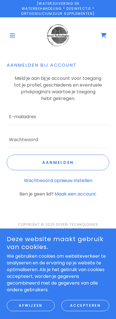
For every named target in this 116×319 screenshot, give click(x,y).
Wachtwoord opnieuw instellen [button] (58, 180)
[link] (58, 35)
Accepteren (85, 305)
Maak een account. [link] (76, 194)
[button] (14, 35)
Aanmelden (58, 162)
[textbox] (58, 117)
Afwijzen (31, 305)
